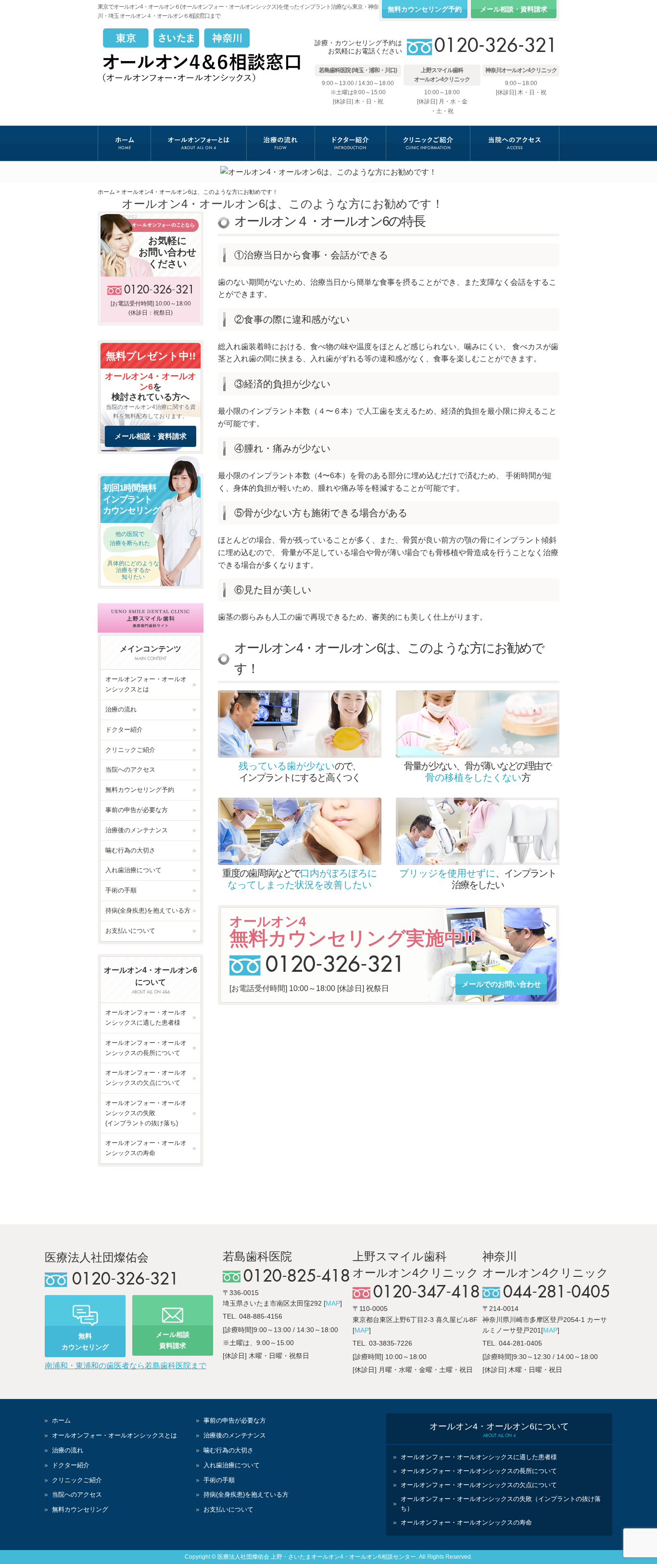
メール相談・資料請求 (513, 9)
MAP (333, 1303)
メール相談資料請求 (173, 1340)
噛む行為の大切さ (130, 850)
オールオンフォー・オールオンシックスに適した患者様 (146, 1017)
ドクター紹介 (350, 143)
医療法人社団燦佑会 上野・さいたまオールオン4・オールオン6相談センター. (317, 1556)
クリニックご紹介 (428, 143)
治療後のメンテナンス (136, 830)
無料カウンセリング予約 (425, 9)
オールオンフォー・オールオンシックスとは (146, 684)
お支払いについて (130, 930)
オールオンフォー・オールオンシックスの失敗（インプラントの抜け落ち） (501, 1504)
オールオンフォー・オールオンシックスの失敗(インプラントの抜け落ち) (146, 1113)
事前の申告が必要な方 (136, 810)
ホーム (124, 143)
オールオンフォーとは (198, 143)
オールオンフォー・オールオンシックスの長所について (146, 1047)
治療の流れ (281, 143)
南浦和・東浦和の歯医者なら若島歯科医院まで (125, 1365)
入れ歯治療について (133, 870)
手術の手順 (121, 890)
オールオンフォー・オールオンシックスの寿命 (146, 1148)
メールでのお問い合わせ (501, 984)
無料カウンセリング (85, 1341)
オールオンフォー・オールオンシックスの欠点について (146, 1077)
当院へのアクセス (514, 143)
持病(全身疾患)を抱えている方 (147, 910)
